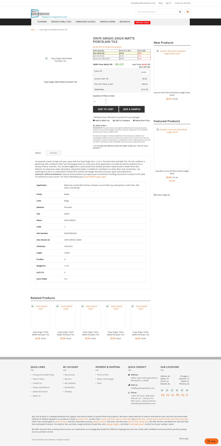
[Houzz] (167, 390)
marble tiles (151, 419)
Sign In (169, 3)
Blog (160, 3)
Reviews (53, 153)
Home (33, 30)
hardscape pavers (137, 424)
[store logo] (50, 14)
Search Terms (38, 379)
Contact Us (37, 383)
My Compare (70, 383)
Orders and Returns (41, 387)
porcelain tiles (82, 419)
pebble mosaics (99, 421)
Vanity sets (143, 421)
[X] (187, 390)
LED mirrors (133, 421)
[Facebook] (162, 390)
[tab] (38, 153)
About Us (36, 396)
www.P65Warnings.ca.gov (95, 177)
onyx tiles (184, 419)
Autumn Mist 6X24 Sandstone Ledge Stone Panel (172, 93)
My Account (70, 374)
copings (109, 424)
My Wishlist (70, 387)
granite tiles (140, 419)
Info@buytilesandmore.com (142, 388)
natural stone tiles (123, 419)
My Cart (68, 379)
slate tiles (175, 419)
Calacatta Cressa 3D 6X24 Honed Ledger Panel (172, 172)
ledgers (116, 424)
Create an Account (182, 3)
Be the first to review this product (107, 47)
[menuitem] (42, 22)
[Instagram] (172, 390)
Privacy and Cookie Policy (43, 374)
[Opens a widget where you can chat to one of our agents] (211, 441)
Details (38, 153)
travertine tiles (163, 419)
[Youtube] (182, 390)
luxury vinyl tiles (108, 419)
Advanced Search (40, 391)
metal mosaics (61, 421)
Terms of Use (102, 374)
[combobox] (159, 12)
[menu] (110, 22)
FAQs (99, 383)
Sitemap (68, 391)
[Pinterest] (177, 390)
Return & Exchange (105, 379)
